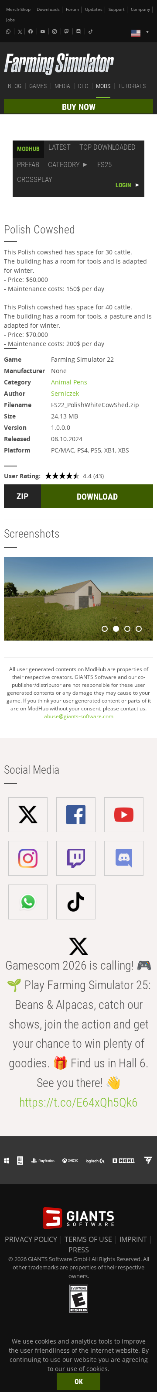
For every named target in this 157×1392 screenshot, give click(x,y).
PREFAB (28, 164)
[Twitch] (68, 31)
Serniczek (65, 393)
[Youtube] (44, 31)
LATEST (59, 147)
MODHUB (28, 148)
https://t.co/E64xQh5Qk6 (78, 1102)
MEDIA (62, 85)
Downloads (48, 9)
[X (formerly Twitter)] (20, 32)
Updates (93, 9)
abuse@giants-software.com (78, 716)
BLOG (14, 85)
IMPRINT (133, 1239)
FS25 (104, 164)
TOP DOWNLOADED (107, 147)
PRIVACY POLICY (31, 1239)
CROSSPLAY (34, 179)
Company (140, 9)
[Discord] (79, 31)
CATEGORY (64, 164)
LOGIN (123, 185)
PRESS (78, 1250)
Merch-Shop (18, 9)
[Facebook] (31, 31)
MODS (103, 85)
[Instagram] (55, 31)
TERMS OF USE (88, 1239)
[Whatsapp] (9, 31)
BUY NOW (79, 107)
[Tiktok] (92, 31)
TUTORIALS (132, 85)
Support (117, 9)
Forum (72, 9)
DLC (83, 85)
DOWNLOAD (97, 496)
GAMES (38, 85)
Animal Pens (69, 382)
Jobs (10, 20)
